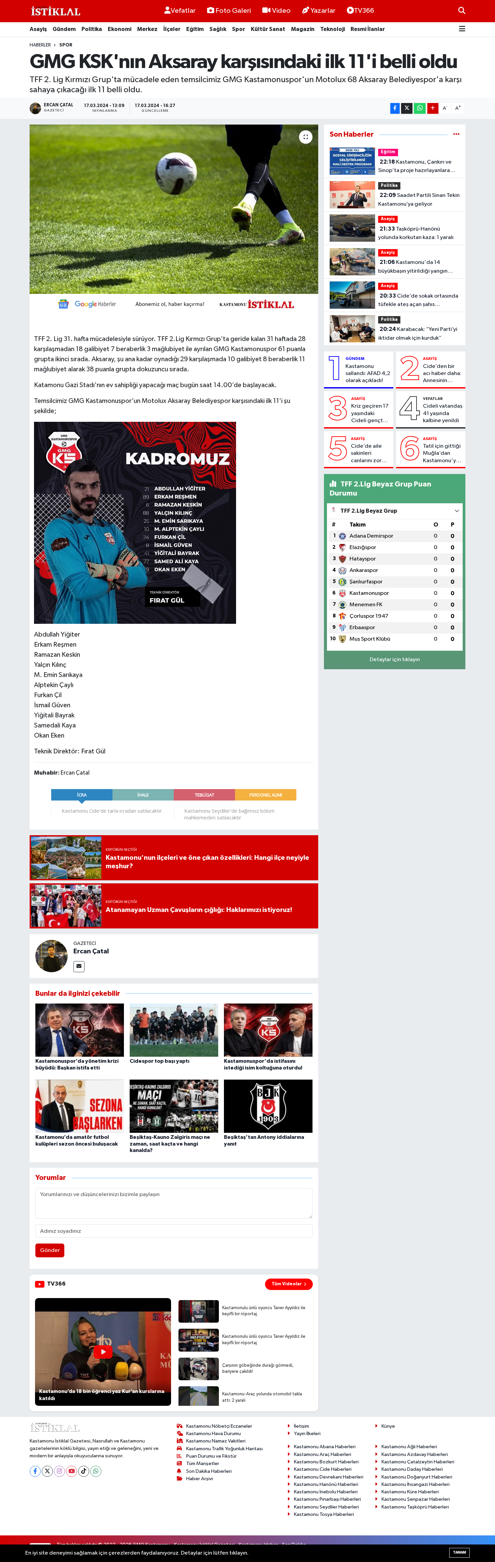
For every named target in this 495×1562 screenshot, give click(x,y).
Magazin (303, 29)
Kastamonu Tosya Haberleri (324, 1514)
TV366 (364, 10)
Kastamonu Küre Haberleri (410, 1491)
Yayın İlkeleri (307, 1433)
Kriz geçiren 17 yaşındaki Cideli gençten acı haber (370, 413)
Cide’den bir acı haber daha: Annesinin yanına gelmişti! (442, 374)
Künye (388, 1426)
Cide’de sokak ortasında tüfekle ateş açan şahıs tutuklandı (418, 301)
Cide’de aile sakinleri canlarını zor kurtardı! (366, 453)
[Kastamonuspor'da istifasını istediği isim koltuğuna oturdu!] (268, 1030)
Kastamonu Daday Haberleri (412, 1469)
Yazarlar (322, 10)
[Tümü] (456, 134)
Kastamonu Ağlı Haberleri (409, 1446)
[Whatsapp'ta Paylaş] (420, 108)
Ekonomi (119, 29)
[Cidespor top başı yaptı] (174, 1030)
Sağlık (217, 29)
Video (281, 10)
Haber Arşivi (199, 1478)
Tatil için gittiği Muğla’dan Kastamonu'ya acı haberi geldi (442, 453)
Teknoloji (332, 29)
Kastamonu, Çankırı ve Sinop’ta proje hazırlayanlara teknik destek (415, 167)
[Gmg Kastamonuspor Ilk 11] (135, 522)
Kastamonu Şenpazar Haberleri (416, 1499)
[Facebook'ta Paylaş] (395, 108)
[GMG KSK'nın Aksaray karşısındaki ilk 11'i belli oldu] (174, 209)
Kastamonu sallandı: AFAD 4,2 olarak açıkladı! (367, 374)
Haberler (40, 45)
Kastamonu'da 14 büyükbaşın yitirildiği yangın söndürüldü (413, 267)
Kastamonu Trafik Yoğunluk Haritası (224, 1448)
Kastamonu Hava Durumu (213, 1433)
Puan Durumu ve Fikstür (211, 1456)
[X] (47, 1471)
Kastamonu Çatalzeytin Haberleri (418, 1461)
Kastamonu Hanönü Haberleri (326, 1484)
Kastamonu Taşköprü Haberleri (415, 1506)
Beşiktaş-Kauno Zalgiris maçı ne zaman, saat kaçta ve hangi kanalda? (170, 1143)
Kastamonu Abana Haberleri (325, 1446)
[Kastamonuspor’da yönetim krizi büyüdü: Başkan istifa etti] (79, 1030)
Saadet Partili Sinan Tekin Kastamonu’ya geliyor (419, 199)
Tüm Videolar (287, 1284)
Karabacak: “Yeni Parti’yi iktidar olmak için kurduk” (417, 333)
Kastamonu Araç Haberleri (322, 1454)
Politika (91, 29)
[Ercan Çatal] (51, 956)
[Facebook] (35, 1471)
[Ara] (461, 11)
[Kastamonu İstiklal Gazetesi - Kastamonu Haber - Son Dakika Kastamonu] (55, 11)
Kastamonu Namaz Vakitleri (215, 1441)
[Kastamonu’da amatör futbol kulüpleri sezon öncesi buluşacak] (79, 1106)
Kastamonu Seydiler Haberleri (326, 1506)
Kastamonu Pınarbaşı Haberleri (327, 1499)
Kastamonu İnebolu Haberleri (326, 1491)
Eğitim (195, 29)
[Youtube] (71, 1471)
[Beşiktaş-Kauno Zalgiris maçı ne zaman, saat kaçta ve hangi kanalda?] (174, 1106)
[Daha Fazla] (432, 108)
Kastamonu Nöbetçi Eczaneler (219, 1426)
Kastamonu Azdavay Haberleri (415, 1454)
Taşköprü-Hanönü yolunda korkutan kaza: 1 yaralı (416, 233)
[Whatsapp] (95, 1471)
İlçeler (171, 29)
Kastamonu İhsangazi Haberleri (416, 1484)
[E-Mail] (79, 966)
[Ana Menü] (462, 29)
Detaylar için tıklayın (395, 660)
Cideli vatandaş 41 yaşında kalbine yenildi (442, 413)
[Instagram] (59, 1471)
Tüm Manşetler (202, 1463)
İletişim (301, 1426)
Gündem (64, 29)
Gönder (50, 1250)
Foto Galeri (233, 10)
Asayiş (38, 29)
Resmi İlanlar (368, 29)
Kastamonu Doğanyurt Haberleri (417, 1477)
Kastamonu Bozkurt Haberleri (326, 1461)
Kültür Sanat (268, 29)
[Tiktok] (83, 1471)
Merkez (147, 29)
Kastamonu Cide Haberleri (323, 1469)
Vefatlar (183, 10)
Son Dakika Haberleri (209, 1471)
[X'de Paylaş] (406, 108)
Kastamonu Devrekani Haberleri (328, 1477)
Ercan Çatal (91, 951)
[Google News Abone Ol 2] (173, 303)
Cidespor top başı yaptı (159, 1061)
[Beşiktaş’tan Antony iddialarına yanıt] (268, 1106)
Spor (238, 29)
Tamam (459, 1552)
